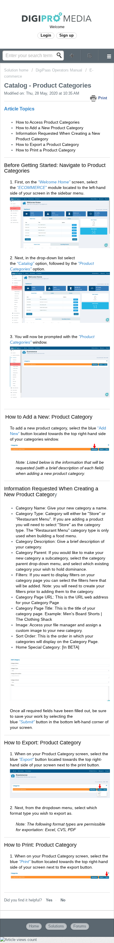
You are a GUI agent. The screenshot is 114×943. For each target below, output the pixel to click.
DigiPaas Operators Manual (59, 70)
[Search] (60, 55)
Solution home (17, 70)
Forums (79, 926)
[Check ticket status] (90, 55)
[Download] (46, 480)
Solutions (56, 926)
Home (34, 926)
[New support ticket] (72, 55)
